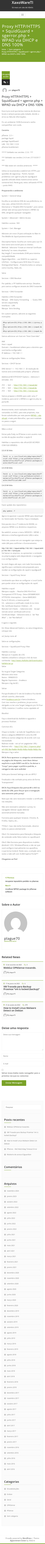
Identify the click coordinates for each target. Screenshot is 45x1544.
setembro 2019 (12, 1327)
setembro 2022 (12, 1207)
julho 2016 (11, 1458)
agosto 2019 (11, 1333)
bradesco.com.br (13, 699)
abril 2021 (11, 1251)
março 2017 (11, 1431)
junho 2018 (11, 1365)
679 (26, 1005)
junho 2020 (11, 1294)
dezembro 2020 (13, 1273)
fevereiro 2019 (12, 1349)
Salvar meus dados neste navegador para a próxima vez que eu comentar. (21, 1074)
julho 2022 (11, 1218)
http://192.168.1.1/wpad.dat (25, 385)
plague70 (16, 90)
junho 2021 (11, 1240)
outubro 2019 (12, 1322)
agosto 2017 (11, 1409)
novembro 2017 (13, 1398)
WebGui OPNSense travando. (19, 967)
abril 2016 (11, 1469)
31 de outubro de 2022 (13, 1005)
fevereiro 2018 (12, 1382)
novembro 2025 (13, 1191)
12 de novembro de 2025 (14, 965)
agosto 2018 (11, 1354)
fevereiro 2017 (12, 1436)
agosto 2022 (11, 1213)
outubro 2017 (12, 1404)
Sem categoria (15, 49)
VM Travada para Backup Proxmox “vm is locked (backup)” (21, 988)
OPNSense (11, 1505)
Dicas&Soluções (13, 1489)
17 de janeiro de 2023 (13, 984)
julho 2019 (11, 1338)
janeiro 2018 (11, 1387)
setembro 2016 (12, 1453)
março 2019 (11, 1344)
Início (4, 49)
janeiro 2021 (11, 1267)
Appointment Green (18, 1540)
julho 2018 (11, 1360)
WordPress (27, 1538)
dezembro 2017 (13, 1393)
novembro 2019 (13, 1316)
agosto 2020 (11, 1289)
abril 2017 (11, 1425)
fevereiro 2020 (12, 1305)
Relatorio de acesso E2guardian (19, 1154)
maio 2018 (11, 1371)
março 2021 (11, 1256)
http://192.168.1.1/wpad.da (25, 388)
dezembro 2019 (13, 1311)
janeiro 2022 (11, 1229)
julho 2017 (11, 1414)
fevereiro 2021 (12, 1262)
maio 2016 (11, 1464)
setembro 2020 (12, 1284)
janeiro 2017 (11, 1442)
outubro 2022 (12, 1202)
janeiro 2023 (11, 1196)
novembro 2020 (13, 1278)
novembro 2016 (13, 1447)
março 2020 (11, 1300)
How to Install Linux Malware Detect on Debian (19, 1009)
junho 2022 (11, 1223)
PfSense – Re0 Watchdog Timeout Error (22, 1149)
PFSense (10, 1511)
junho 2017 (11, 1420)
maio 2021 (11, 1245)
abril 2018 (11, 1376)
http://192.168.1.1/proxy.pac (26, 391)
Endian (9, 1494)
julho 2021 (11, 1234)
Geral (9, 1500)
